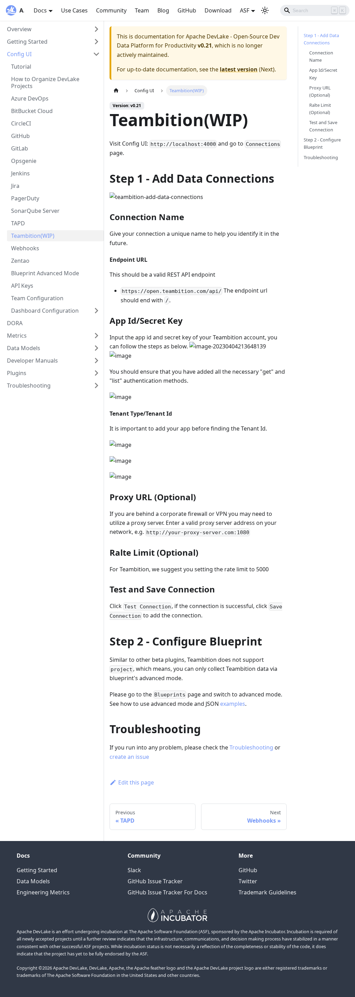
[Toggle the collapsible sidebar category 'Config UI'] (96, 54)
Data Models (23, 348)
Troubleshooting (29, 385)
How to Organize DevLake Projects (45, 82)
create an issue (129, 757)
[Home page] (116, 90)
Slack (134, 870)
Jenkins (20, 173)
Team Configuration (37, 298)
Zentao (20, 261)
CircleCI (21, 123)
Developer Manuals (32, 360)
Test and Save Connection (323, 126)
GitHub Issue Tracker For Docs (167, 892)
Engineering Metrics (43, 892)
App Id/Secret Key (323, 73)
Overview (19, 29)
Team (142, 10)
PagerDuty (25, 198)
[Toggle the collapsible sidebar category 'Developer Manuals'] (96, 360)
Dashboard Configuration (45, 310)
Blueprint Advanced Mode (45, 273)
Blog (163, 10)
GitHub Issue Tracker (155, 881)
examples (232, 704)
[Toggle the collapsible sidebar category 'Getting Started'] (96, 41)
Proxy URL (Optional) (320, 91)
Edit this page (136, 782)
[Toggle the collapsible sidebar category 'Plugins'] (96, 373)
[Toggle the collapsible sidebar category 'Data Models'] (96, 348)
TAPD (18, 223)
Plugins (16, 373)
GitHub (187, 10)
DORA (15, 323)
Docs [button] (40, 10)
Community (111, 10)
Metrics (17, 335)
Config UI (19, 54)
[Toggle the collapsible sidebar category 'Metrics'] (96, 335)
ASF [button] (244, 10)
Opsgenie (23, 161)
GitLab (19, 148)
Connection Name (321, 56)
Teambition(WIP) (32, 236)
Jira (15, 186)
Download (218, 10)
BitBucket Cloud (32, 111)
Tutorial (21, 66)
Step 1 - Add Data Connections (321, 39)
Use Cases (74, 10)
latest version (239, 69)
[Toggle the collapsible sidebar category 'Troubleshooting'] (96, 385)
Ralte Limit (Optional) (320, 108)
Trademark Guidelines (267, 892)
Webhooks (25, 248)
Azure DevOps (30, 98)
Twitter (248, 881)
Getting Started (27, 41)
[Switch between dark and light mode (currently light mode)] (264, 10)
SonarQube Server (35, 211)
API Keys (22, 285)
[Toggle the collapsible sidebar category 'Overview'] (96, 29)
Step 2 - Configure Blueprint (322, 143)
